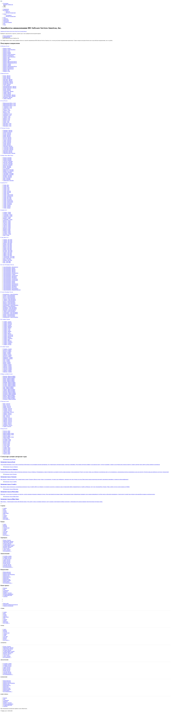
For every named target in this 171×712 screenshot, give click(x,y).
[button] (85, 46)
